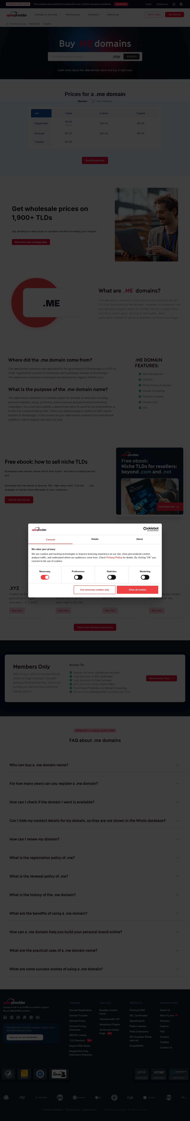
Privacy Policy (114, 557)
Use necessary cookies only (94, 589)
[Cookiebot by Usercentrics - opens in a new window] (146, 529)
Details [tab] (95, 539)
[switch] (78, 577)
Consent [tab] (50, 539)
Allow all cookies (137, 589)
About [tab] (139, 539)
